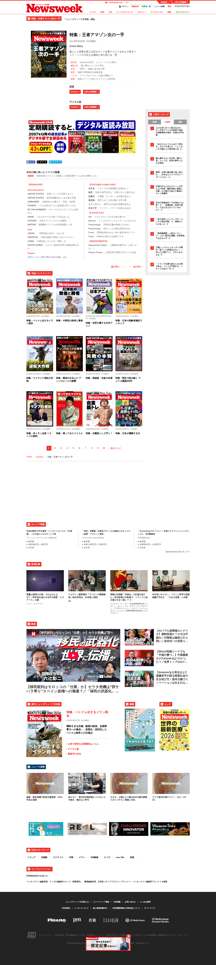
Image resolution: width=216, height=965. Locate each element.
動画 (169, 6)
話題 (169, 12)
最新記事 (135, 6)
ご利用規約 (65, 908)
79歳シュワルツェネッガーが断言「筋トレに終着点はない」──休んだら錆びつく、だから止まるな (169, 251)
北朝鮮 (44, 857)
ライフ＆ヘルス (157, 12)
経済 (102, 12)
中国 (71, 857)
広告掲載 (117, 902)
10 (104, 448)
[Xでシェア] (42, 161)
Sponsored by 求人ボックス (178, 552)
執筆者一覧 (146, 6)
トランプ (31, 857)
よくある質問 (145, 902)
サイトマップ (149, 908)
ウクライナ (58, 857)
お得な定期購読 (180, 2)
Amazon (74, 92)
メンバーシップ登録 (101, 902)
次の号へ (137, 266)
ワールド (92, 12)
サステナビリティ (182, 12)
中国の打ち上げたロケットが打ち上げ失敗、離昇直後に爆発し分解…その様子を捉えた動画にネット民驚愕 (169, 190)
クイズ (107, 857)
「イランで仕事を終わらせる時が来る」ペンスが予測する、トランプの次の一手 (169, 266)
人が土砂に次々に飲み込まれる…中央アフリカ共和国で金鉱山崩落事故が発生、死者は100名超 (170, 131)
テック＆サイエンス (125, 12)
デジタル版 (73, 749)
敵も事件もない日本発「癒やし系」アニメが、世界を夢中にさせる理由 (169, 160)
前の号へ (115, 266)
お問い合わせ (130, 902)
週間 (180, 122)
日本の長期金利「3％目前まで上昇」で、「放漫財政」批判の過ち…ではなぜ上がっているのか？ (170, 206)
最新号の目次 (74, 754)
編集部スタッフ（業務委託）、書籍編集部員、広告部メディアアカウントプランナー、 (95, 881)
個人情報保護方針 (100, 908)
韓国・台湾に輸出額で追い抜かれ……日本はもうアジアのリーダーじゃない (169, 174)
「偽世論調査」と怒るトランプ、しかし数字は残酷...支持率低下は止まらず (170, 235)
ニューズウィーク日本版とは (77, 902)
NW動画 (94, 857)
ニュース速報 (159, 6)
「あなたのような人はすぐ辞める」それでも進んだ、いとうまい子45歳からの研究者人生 (169, 146)
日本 (110, 12)
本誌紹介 (164, 2)
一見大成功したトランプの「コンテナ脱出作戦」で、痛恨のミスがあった (169, 221)
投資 (132, 857)
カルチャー (141, 12)
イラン (82, 857)
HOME (29, 457)
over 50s (120, 857)
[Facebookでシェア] (30, 161)
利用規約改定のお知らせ (37, 876)
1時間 (154, 122)
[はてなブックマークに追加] (55, 161)
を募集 (164, 881)
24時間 (167, 122)
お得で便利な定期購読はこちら (83, 744)
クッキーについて (81, 908)
